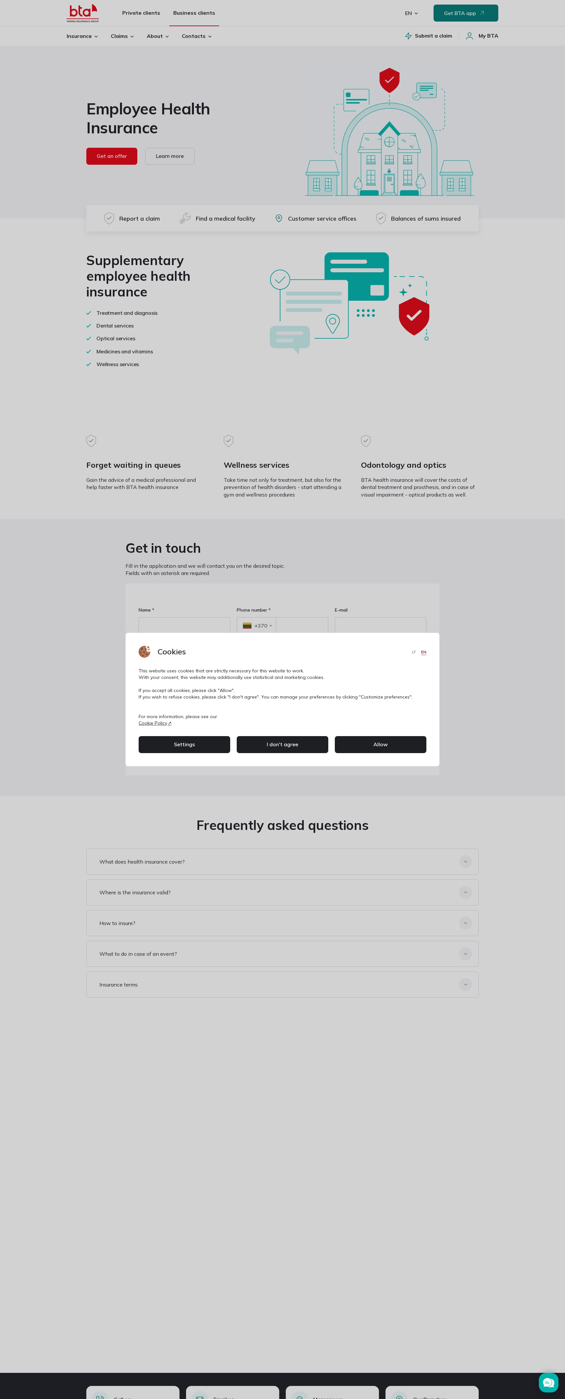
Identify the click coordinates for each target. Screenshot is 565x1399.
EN (423, 651)
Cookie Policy (153, 723)
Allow (380, 744)
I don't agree (282, 744)
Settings (184, 744)
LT (414, 651)
